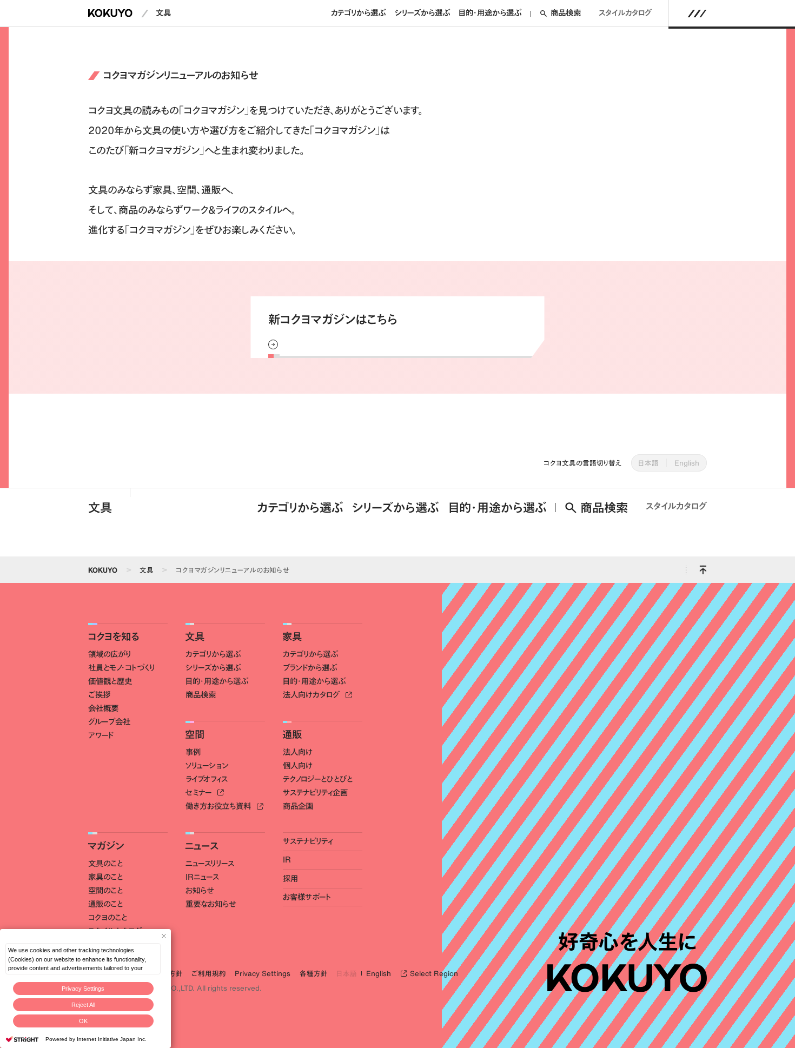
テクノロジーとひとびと (318, 779)
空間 (194, 734)
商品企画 (298, 806)
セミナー (200, 793)
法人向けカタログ (312, 695)
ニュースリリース (210, 864)
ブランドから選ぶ (310, 668)
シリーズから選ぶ (422, 13)
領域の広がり (109, 654)
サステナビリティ (308, 841)
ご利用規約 (208, 973)
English (686, 462)
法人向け (298, 752)
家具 (292, 636)
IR (287, 860)
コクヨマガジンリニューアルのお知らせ (232, 570)
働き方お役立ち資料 (219, 806)
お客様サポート (307, 897)
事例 (193, 752)
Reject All (83, 1004)
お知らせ (200, 891)
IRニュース (202, 877)
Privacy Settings (83, 988)
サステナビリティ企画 (315, 793)
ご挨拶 (99, 695)
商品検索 (566, 13)
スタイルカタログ (625, 13)
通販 (292, 734)
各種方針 (314, 973)
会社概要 (103, 708)
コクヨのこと (107, 918)
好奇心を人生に (627, 942)
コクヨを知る (113, 636)
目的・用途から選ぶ (490, 13)
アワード (101, 735)
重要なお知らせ (211, 904)
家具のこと (105, 877)
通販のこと (105, 904)
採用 (290, 879)
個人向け (298, 766)
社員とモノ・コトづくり (121, 668)
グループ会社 (109, 722)
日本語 (648, 462)
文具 (163, 13)
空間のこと (105, 891)
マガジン (106, 845)
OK (83, 1021)
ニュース (201, 845)
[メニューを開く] (697, 13)
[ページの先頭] (703, 569)
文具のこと (105, 864)
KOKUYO (102, 570)
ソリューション (207, 766)
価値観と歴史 (110, 681)
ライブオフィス (207, 779)
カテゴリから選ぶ (358, 13)
